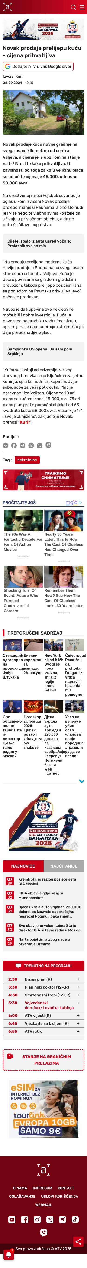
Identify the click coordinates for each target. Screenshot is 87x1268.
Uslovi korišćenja (59, 1196)
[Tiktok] (75, 1219)
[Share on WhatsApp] (40, 445)
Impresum (42, 1188)
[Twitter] (49, 1219)
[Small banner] (43, 822)
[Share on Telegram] (23, 445)
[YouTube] (11, 1219)
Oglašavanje (22, 1196)
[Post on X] (31, 445)
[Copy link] (5, 445)
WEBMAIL (43, 1205)
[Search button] (73, 7)
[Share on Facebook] (14, 445)
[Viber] (43, 1233)
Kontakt (66, 1188)
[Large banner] (43, 29)
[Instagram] (37, 1219)
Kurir (25, 422)
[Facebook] (24, 1219)
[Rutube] (62, 1219)
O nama (20, 1188)
